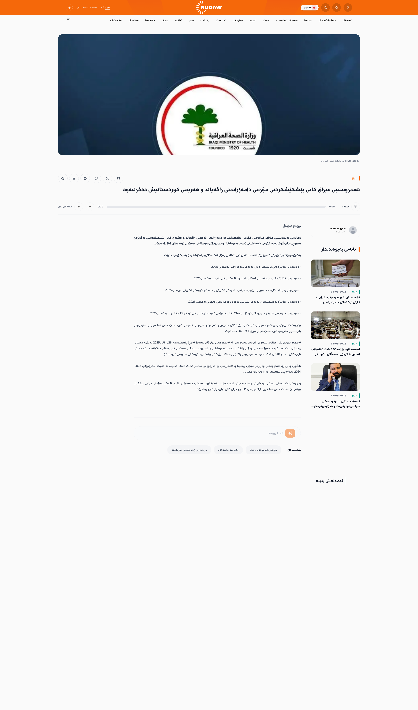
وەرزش (165, 20)
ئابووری (253, 20)
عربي (78, 7)
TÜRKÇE (85, 7)
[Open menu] (68, 20)
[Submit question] (290, 433)
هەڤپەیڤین (238, 20)
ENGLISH (93, 7)
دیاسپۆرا (308, 20)
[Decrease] (90, 206)
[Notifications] (348, 7)
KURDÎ (101, 7)
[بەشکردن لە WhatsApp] (96, 178)
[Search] (325, 7)
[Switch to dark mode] (336, 7)
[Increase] (78, 206)
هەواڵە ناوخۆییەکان (327, 20)
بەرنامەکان (133, 20)
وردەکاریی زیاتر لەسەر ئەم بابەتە (189, 450)
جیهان (266, 20)
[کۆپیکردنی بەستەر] (63, 178)
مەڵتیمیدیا (150, 20)
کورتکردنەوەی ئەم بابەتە (263, 450)
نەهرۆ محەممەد (338, 228)
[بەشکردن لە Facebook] (118, 178)
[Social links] (69, 7)
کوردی (107, 7)
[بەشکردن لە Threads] (74, 178)
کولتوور (178, 20)
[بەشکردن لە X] (107, 178)
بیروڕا (191, 20)
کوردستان (347, 20)
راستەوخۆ (307, 7)
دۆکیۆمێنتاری (116, 20)
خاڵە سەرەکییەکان (228, 450)
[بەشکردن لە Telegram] (85, 178)
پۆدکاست (205, 20)
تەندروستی (221, 20)
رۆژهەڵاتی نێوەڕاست (288, 20)
